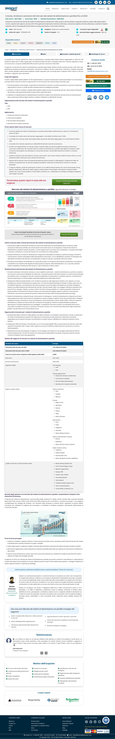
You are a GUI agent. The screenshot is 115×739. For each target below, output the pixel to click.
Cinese (54, 43)
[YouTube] (109, 2)
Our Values (34, 730)
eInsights (93, 8)
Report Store (65, 8)
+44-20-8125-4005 (87, 2)
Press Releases (66, 721)
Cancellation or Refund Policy (40, 725)
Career (11, 725)
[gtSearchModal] (108, 9)
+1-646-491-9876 (76, 2)
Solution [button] (74, 8)
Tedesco (16, 43)
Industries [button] (55, 8)
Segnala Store (14, 49)
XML (10, 730)
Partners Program (67, 723)
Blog (63, 728)
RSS (10, 728)
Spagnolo (23, 43)
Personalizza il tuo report (98, 86)
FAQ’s (32, 728)
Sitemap (64, 730)
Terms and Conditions (37, 723)
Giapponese (39, 43)
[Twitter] (100, 2)
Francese (30, 43)
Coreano (47, 43)
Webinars (65, 725)
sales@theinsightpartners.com (57, 2)
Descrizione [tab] (17, 54)
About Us (11, 721)
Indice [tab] (44, 54)
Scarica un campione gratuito (82, 42)
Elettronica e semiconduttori (27, 49)
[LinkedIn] (104, 2)
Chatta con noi (99, 91)
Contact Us (101, 8)
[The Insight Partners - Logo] (11, 8)
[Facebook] (96, 2)
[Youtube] (100, 723)
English (9, 43)
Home (47, 8)
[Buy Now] (102, 42)
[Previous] (37, 653)
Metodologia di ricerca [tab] (97, 54)
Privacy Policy (35, 721)
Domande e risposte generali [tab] (70, 54)
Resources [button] (83, 8)
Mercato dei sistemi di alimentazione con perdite (49, 49)
